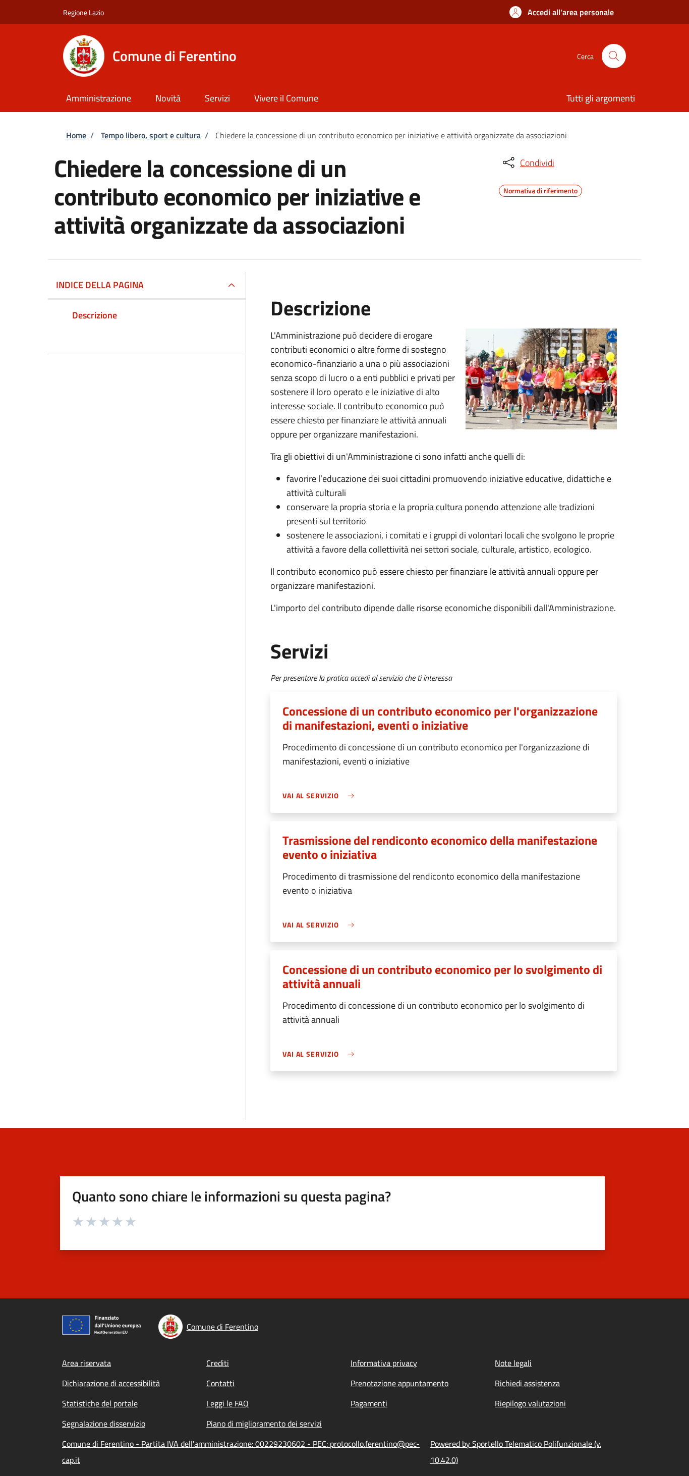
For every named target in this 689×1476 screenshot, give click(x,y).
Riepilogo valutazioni (530, 1403)
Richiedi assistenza (527, 1383)
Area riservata (86, 1363)
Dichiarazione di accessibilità (111, 1383)
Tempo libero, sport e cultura (151, 135)
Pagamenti (369, 1403)
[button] (561, 12)
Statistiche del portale (100, 1403)
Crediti (217, 1363)
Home (76, 135)
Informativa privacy (384, 1363)
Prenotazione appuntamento (399, 1383)
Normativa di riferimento (540, 189)
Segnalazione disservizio (103, 1423)
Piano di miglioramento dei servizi (264, 1423)
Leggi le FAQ (227, 1403)
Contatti (220, 1383)
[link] (320, 795)
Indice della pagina (100, 285)
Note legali (513, 1363)
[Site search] (614, 56)
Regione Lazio (83, 12)
